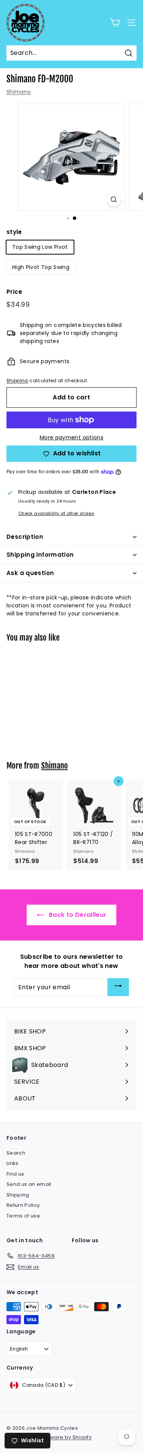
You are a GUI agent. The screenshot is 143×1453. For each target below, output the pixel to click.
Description (24, 537)
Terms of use (23, 1215)
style (14, 232)
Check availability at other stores (56, 513)
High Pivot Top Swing (40, 267)
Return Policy (23, 1205)
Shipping (17, 381)
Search (15, 1153)
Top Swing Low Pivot (40, 247)
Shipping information (40, 555)
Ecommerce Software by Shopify (49, 1437)
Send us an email (28, 1184)
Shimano (18, 92)
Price (14, 292)
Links (12, 1163)
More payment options (71, 437)
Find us (15, 1173)
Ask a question (30, 573)
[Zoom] (114, 199)
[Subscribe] (118, 987)
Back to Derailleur (77, 914)
